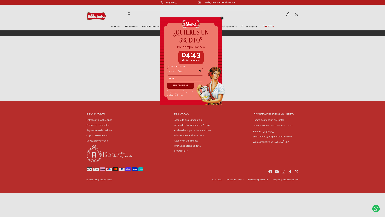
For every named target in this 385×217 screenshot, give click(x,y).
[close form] (222, 18)
